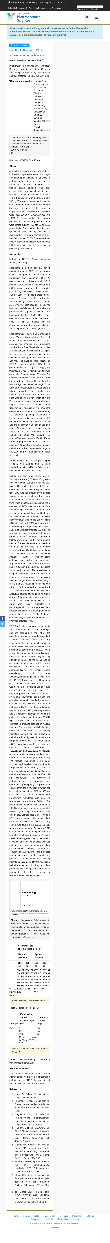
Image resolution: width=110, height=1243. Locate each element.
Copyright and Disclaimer (68, 1219)
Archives (64, 1216)
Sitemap (90, 1216)
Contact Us (61, 2)
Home (15, 1216)
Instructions (77, 1216)
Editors (37, 1216)
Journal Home (17, 2)
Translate (94, 9)
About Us (26, 1216)
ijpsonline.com (53, 1223)
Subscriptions (46, 2)
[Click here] (55, 1227)
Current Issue (50, 1216)
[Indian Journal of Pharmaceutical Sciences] (24, 18)
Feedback (49, 1219)
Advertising (32, 2)
